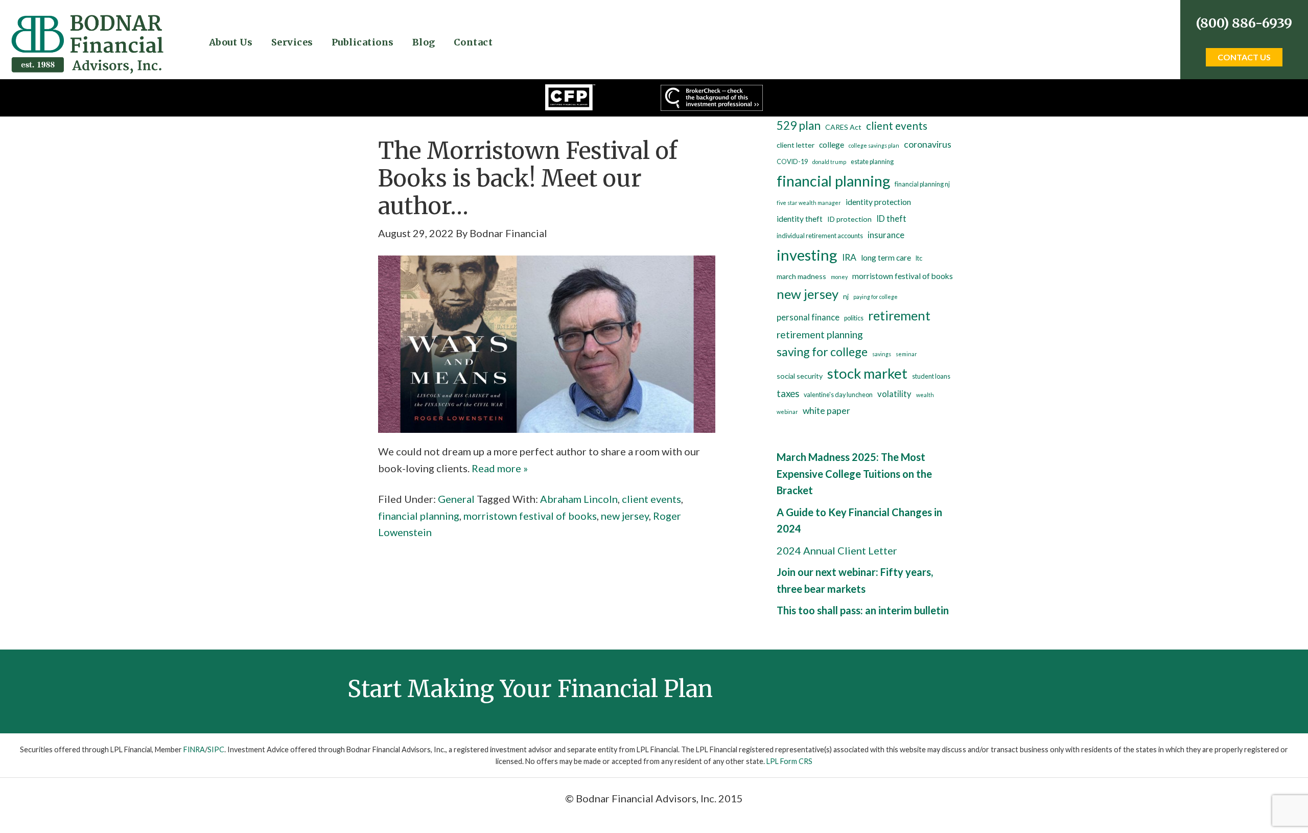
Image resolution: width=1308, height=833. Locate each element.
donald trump (829, 161)
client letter (795, 145)
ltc (919, 258)
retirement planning (820, 334)
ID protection (849, 219)
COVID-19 (792, 162)
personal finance (808, 317)
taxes (788, 393)
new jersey (625, 516)
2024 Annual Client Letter (837, 550)
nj (846, 296)
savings (881, 354)
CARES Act (843, 127)
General (456, 499)
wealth (925, 394)
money (839, 276)
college (831, 144)
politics (853, 318)
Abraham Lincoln (579, 499)
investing (807, 255)
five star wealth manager (809, 202)
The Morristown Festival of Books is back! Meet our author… (528, 178)
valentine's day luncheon (838, 395)
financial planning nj (922, 184)
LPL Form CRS (789, 761)
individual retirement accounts (820, 236)
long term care (886, 257)
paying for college (875, 296)
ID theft (891, 219)
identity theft (800, 218)
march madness (801, 276)
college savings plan (874, 145)
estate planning (872, 162)
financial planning (418, 516)
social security (800, 376)
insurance (886, 235)
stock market (867, 373)
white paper (826, 410)
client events (651, 499)
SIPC (215, 749)
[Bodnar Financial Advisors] (87, 21)
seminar (906, 354)
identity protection (878, 201)
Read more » (500, 468)
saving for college (822, 351)
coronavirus (927, 144)
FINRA (194, 749)
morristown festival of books (530, 516)
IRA (849, 257)
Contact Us (1244, 57)
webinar (787, 411)
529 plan (799, 125)
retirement (899, 315)
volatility (894, 394)
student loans (931, 376)
